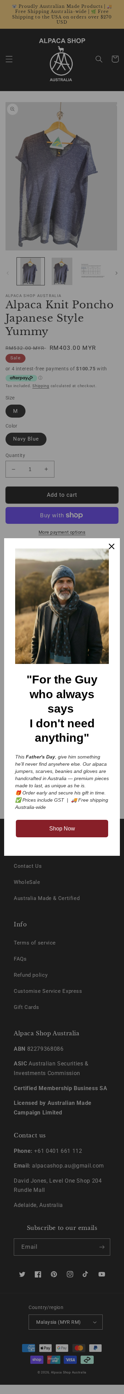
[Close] (111, 546)
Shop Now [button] (62, 828)
